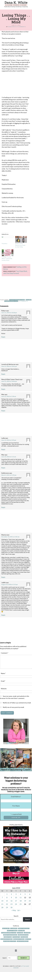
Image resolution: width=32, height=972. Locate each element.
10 (16, 897)
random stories (6, 939)
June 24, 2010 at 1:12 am (8, 456)
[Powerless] (7, 239)
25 (21, 904)
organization (23, 935)
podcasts (16, 937)
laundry (27, 932)
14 (2, 901)
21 (2, 904)
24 (16, 904)
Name (3, 673)
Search (16, 916)
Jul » (18, 910)
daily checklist (23, 928)
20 (30, 901)
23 (11, 904)
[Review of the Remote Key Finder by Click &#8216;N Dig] (21, 239)
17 (16, 901)
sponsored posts (10, 941)
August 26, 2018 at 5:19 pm (9, 584)
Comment (4, 653)
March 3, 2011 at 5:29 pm (8, 475)
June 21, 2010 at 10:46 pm (9, 381)
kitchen (20, 932)
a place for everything (17, 299)
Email (3, 681)
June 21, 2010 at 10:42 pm (9, 366)
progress (24, 937)
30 (11, 907)
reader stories (19, 939)
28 (2, 907)
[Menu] (15, 950)
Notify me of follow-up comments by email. (17, 703)
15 (7, 901)
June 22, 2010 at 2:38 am (8, 396)
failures (28, 299)
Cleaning (14, 928)
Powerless (4, 243)
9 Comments (21, 26)
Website (4, 689)
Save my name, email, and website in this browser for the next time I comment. (14, 697)
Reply (3, 337)
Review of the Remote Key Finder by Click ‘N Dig (20, 245)
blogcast (6, 928)
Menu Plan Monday (10, 935)
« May (14, 910)
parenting (7, 937)
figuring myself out (11, 301)
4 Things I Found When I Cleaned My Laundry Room (7, 258)
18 (21, 901)
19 (25, 901)
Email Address (16, 796)
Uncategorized (22, 941)
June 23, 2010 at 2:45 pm (8, 440)
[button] (23, 958)
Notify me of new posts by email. (13, 707)
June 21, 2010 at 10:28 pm (9, 312)
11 (21, 897)
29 (7, 907)
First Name (16, 806)
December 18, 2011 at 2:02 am (10, 537)
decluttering (12, 930)
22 (7, 904)
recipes (28, 939)
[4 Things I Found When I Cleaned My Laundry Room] (7, 252)
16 (11, 901)
